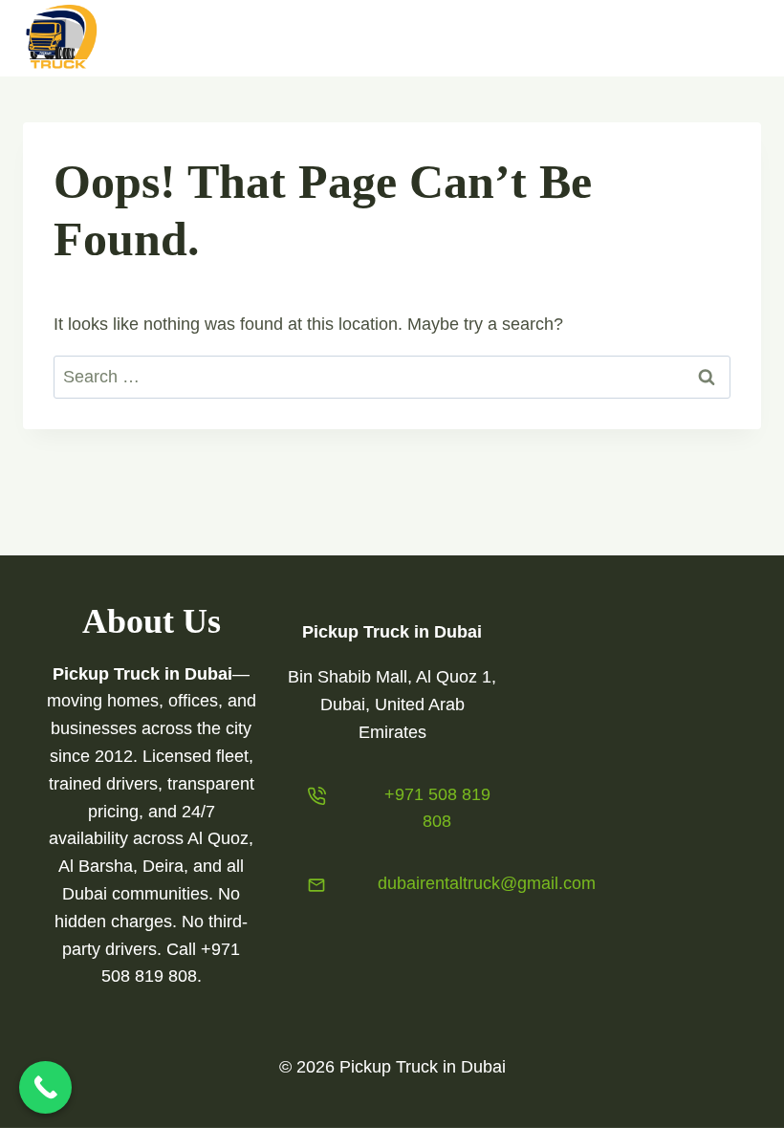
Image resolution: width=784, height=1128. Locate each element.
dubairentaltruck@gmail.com (487, 883)
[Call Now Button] (45, 1087)
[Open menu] (738, 37)
